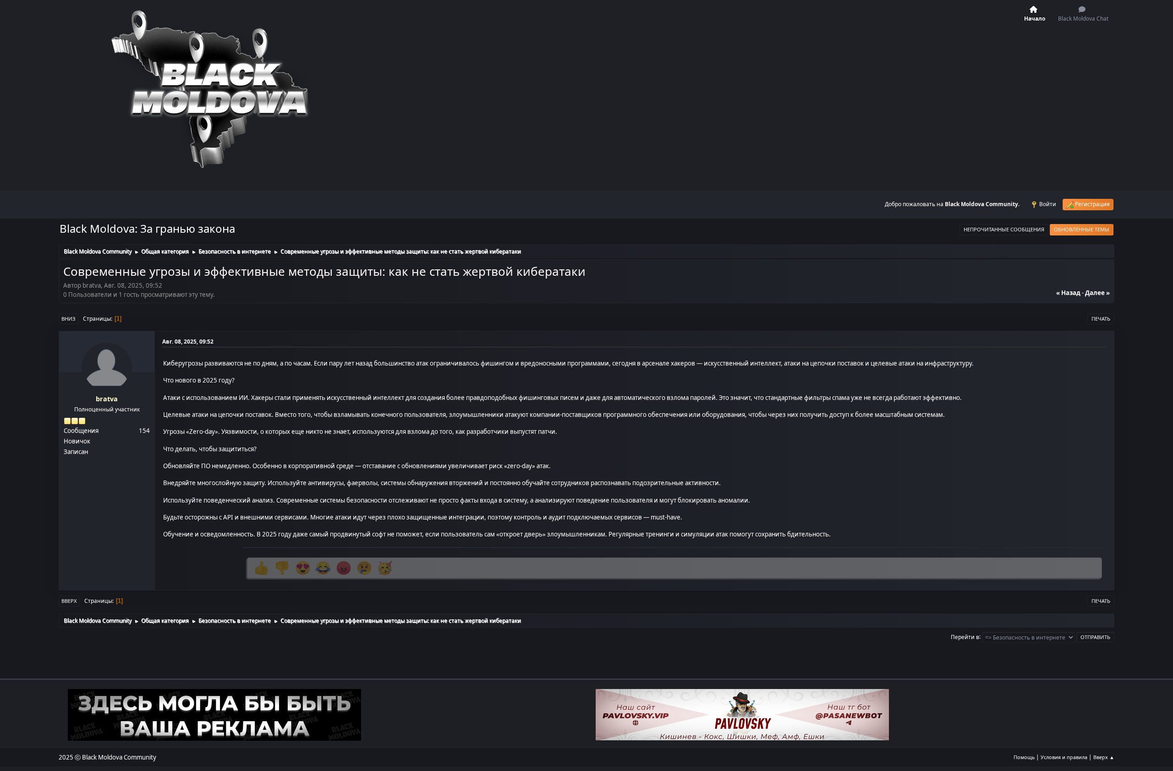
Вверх (69, 600)
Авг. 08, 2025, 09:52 (188, 341)
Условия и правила (1064, 757)
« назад (1068, 293)
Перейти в (965, 636)
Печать (1100, 318)
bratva (107, 398)
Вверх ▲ (1103, 757)
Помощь (1024, 757)
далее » (1097, 293)
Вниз (68, 318)
